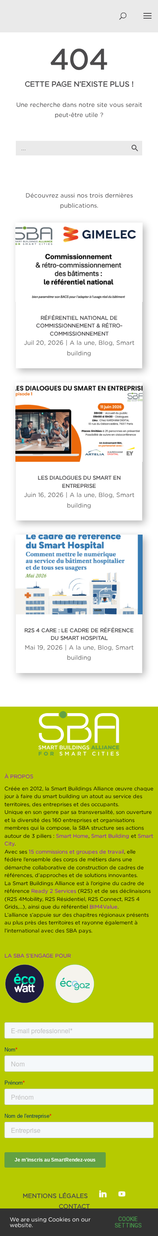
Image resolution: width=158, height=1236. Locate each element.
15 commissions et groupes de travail (76, 851)
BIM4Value (103, 906)
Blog (105, 342)
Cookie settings (128, 1222)
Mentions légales (55, 1195)
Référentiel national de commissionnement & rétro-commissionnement (79, 325)
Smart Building (110, 836)
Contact (74, 1206)
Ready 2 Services (53, 891)
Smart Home (72, 836)
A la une (82, 342)
